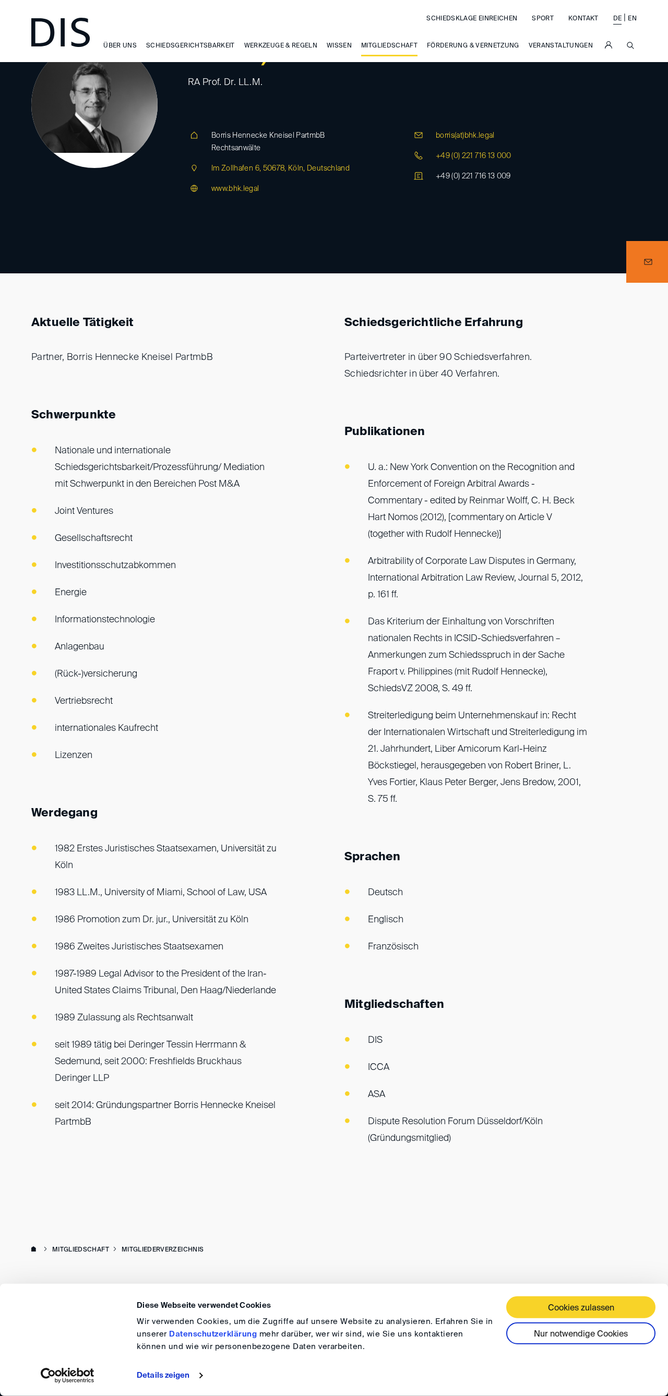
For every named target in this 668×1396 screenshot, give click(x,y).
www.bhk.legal (235, 188)
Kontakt (583, 19)
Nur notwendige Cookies (581, 1334)
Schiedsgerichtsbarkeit (190, 46)
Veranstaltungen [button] (561, 46)
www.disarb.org (35, 1250)
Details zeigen (163, 1375)
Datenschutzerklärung (213, 1334)
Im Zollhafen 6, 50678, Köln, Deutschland (280, 168)
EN (632, 19)
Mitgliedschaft (389, 46)
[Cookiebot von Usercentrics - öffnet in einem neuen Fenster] (67, 1375)
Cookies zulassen (581, 1308)
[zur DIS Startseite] (60, 32)
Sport (543, 19)
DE (617, 19)
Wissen (339, 46)
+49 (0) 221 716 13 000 (473, 156)
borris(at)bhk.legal (465, 135)
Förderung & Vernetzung (473, 46)
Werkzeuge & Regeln (280, 46)
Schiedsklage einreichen (471, 19)
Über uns (120, 46)
